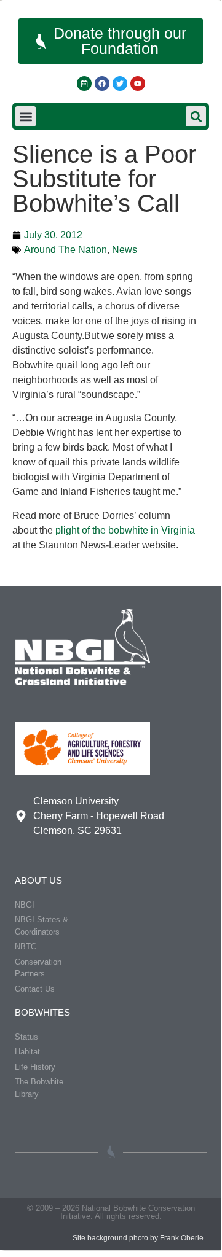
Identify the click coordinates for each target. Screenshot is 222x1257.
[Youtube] (137, 83)
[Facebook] (102, 83)
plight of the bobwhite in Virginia (125, 530)
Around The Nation (65, 249)
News (124, 249)
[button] (25, 116)
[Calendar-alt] (84, 83)
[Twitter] (120, 83)
